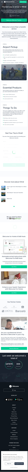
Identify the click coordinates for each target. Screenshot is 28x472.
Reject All (9, 463)
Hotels (14, 430)
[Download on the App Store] (9, 399)
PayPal (14, 447)
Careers (14, 422)
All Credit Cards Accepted (14, 445)
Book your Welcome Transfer (14, 20)
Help (15, 390)
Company (14, 407)
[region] (14, 460)
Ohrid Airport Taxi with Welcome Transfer (14, 78)
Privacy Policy (14, 416)
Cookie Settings (14, 424)
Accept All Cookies (19, 463)
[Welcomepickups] (2, 2)
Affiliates (14, 434)
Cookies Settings (14, 467)
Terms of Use (14, 413)
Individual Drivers (14, 436)
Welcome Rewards (14, 418)
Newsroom (14, 411)
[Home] (14, 386)
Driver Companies (14, 438)
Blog (14, 409)
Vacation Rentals (14, 432)
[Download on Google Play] (19, 399)
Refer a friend (14, 420)
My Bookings (23, 1)
